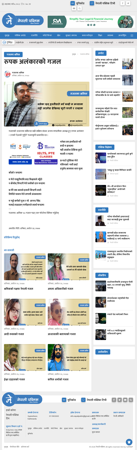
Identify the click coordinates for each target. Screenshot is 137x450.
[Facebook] (122, 2)
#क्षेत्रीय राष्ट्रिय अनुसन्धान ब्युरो (96, 42)
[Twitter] (128, 2)
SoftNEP (129, 446)
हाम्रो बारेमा (11, 410)
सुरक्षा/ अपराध (71, 35)
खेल (58, 35)
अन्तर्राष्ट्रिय (122, 35)
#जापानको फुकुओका (29, 42)
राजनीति (34, 35)
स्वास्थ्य (110, 35)
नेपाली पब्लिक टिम (12, 416)
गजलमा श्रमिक (18, 72)
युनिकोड (30, 433)
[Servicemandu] (91, 28)
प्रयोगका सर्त (25, 446)
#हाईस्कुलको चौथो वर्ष (118, 42)
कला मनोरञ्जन (87, 35)
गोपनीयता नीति (14, 446)
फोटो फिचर (47, 35)
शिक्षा (100, 35)
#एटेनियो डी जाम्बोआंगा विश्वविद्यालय (53, 42)
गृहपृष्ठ (7, 35)
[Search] (79, 7)
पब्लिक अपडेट (20, 35)
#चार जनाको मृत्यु (76, 42)
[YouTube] (74, 7)
